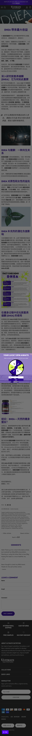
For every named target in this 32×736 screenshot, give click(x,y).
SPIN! (16, 380)
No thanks (16, 381)
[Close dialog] (31, 354)
